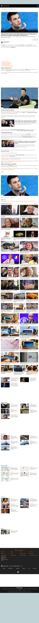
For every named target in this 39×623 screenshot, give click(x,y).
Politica (12, 551)
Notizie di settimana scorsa (4, 560)
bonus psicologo (5, 159)
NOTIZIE (6, 6)
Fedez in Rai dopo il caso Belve (7, 65)
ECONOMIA (12, 477)
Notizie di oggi (3, 555)
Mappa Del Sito (10, 568)
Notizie (5, 566)
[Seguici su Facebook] (18, 572)
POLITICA (12, 440)
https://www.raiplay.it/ (10, 169)
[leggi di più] (37, 42)
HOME (2, 11)
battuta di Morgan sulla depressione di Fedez (17, 160)
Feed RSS (4, 568)
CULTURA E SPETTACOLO (6, 11)
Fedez (2, 171)
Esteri (21, 551)
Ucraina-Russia (13, 555)
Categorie (17, 568)
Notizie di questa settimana (4, 558)
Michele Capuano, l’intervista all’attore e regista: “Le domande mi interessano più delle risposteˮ (18, 201)
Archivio (23, 568)
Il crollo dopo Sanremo (6, 64)
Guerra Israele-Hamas (33, 555)
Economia (31, 551)
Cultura (2, 553)
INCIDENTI (31, 440)
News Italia (34, 568)
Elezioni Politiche (23, 555)
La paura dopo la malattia (6, 63)
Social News (31, 553)
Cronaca (2, 551)
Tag (29, 568)
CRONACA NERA (32, 498)
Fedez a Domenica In (5, 61)
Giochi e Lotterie (23, 553)
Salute (12, 553)
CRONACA (12, 435)
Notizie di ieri (3, 556)
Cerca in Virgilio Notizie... (15, 565)
